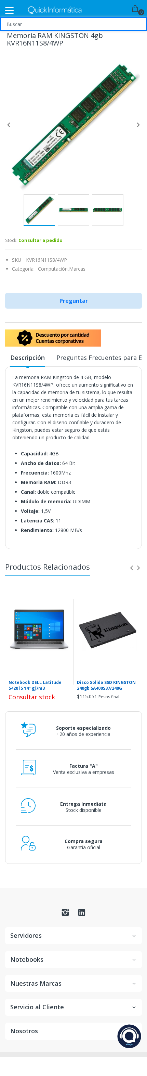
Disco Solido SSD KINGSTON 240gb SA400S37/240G (106, 685)
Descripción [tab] (27, 357)
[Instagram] (65, 914)
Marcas (77, 268)
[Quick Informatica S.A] (55, 10)
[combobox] (73, 24)
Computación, (53, 268)
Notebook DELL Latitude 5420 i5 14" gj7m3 (35, 685)
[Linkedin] (82, 914)
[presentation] (131, 568)
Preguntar (73, 300)
